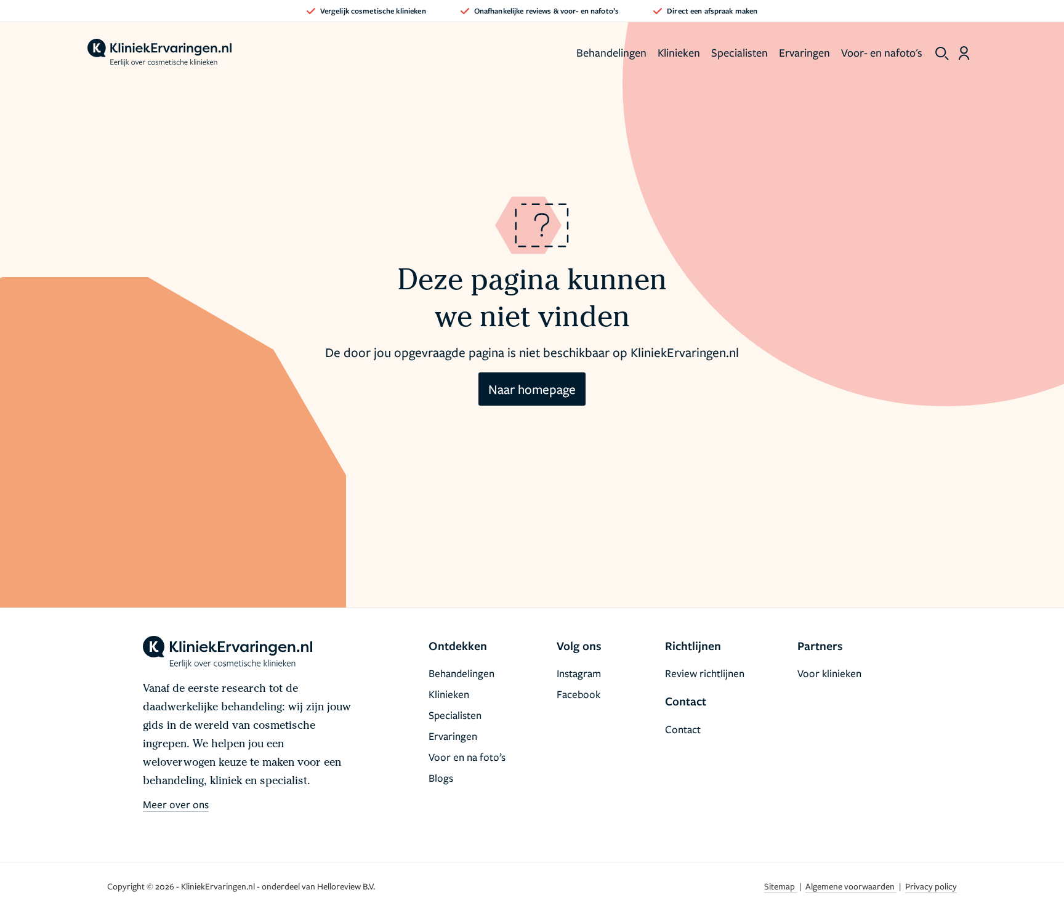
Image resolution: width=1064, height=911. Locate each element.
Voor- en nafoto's (881, 52)
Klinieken (679, 52)
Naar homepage (532, 389)
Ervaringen (804, 52)
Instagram (579, 673)
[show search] (942, 53)
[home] (159, 53)
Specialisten (739, 52)
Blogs (441, 778)
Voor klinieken (829, 673)
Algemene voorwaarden (851, 886)
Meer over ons (176, 804)
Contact (683, 729)
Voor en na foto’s (467, 757)
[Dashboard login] (964, 53)
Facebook (578, 694)
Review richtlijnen (704, 673)
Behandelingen (611, 52)
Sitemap (780, 886)
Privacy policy (931, 886)
